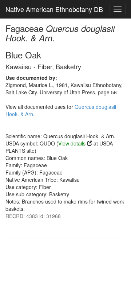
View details (72, 143)
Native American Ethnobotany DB (54, 9)
